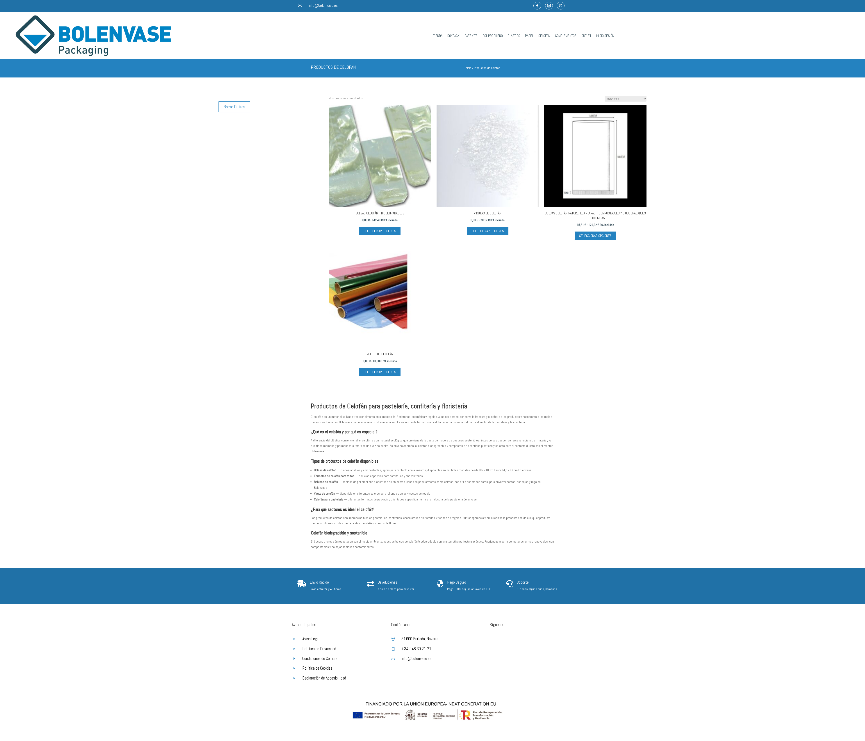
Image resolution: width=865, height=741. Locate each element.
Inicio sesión (605, 36)
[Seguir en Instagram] (549, 5)
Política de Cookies (317, 668)
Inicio (468, 68)
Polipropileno (493, 36)
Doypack (453, 36)
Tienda (437, 36)
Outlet (586, 36)
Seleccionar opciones (380, 231)
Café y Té (471, 36)
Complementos (565, 36)
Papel (529, 36)
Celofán (544, 36)
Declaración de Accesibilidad (324, 678)
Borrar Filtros (234, 107)
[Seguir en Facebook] (537, 5)
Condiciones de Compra (319, 658)
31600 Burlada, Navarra (419, 639)
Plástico (514, 36)
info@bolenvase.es (323, 5)
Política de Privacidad (319, 649)
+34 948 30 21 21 (416, 649)
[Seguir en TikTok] (511, 640)
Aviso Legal (311, 639)
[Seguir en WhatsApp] (561, 5)
